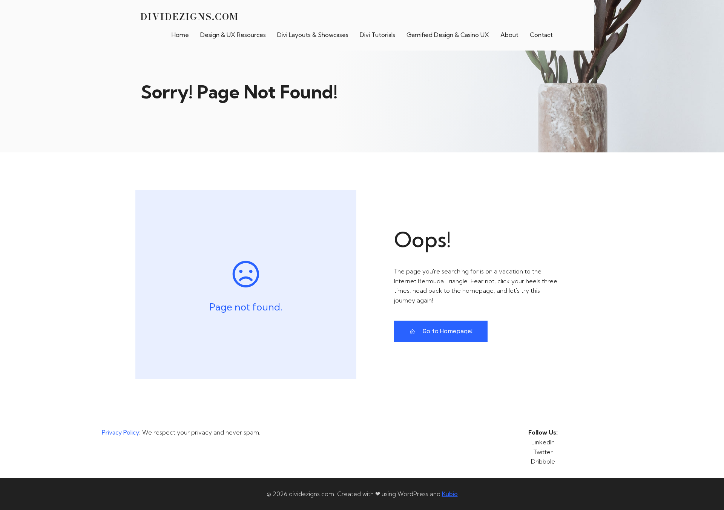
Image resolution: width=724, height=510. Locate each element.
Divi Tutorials (377, 34)
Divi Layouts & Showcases (312, 34)
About (509, 34)
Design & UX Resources (233, 34)
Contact (541, 34)
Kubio (450, 494)
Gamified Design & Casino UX (447, 34)
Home (180, 34)
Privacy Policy (120, 432)
